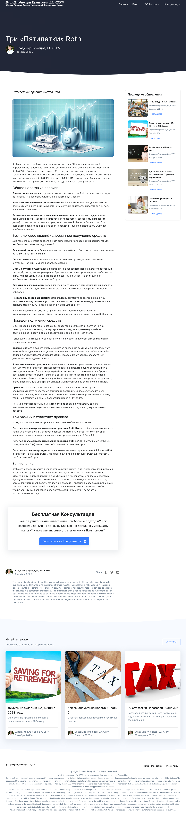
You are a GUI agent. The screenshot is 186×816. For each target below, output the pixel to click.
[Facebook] (106, 572)
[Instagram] (118, 572)
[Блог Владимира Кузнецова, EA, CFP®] (35, 4)
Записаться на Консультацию (62, 541)
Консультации (172, 4)
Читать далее (156, 114)
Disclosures (156, 766)
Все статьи (171, 641)
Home (146, 766)
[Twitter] (112, 572)
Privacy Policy (171, 766)
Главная (123, 4)
